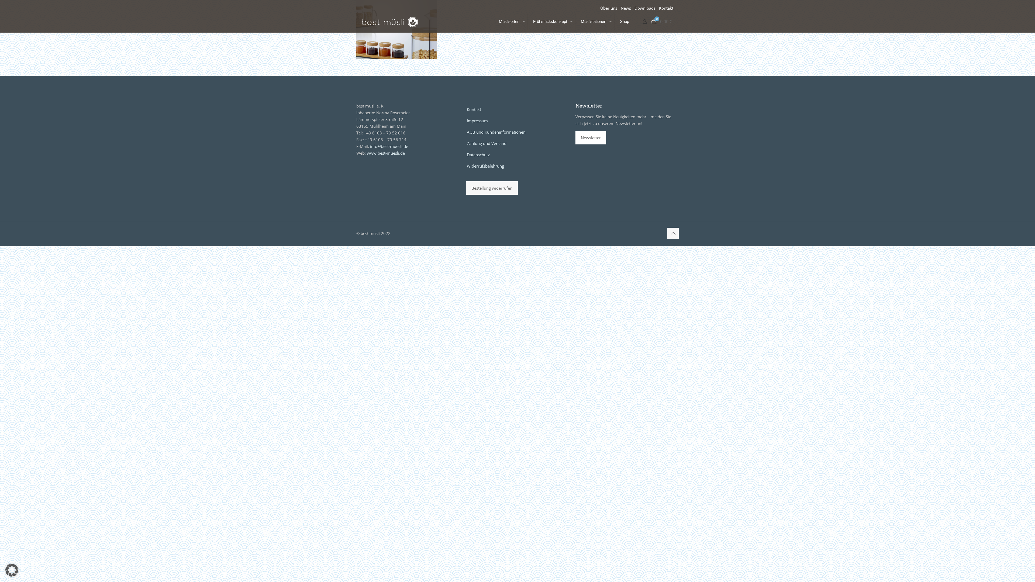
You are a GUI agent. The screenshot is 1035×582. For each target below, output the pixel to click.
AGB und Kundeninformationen (496, 132)
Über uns (608, 8)
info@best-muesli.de (389, 146)
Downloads (645, 8)
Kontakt (666, 8)
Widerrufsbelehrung (485, 166)
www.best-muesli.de (386, 153)
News (626, 8)
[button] (12, 570)
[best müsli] (390, 21)
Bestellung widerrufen (491, 188)
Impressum (477, 120)
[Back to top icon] (673, 233)
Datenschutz (478, 154)
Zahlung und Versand (486, 143)
